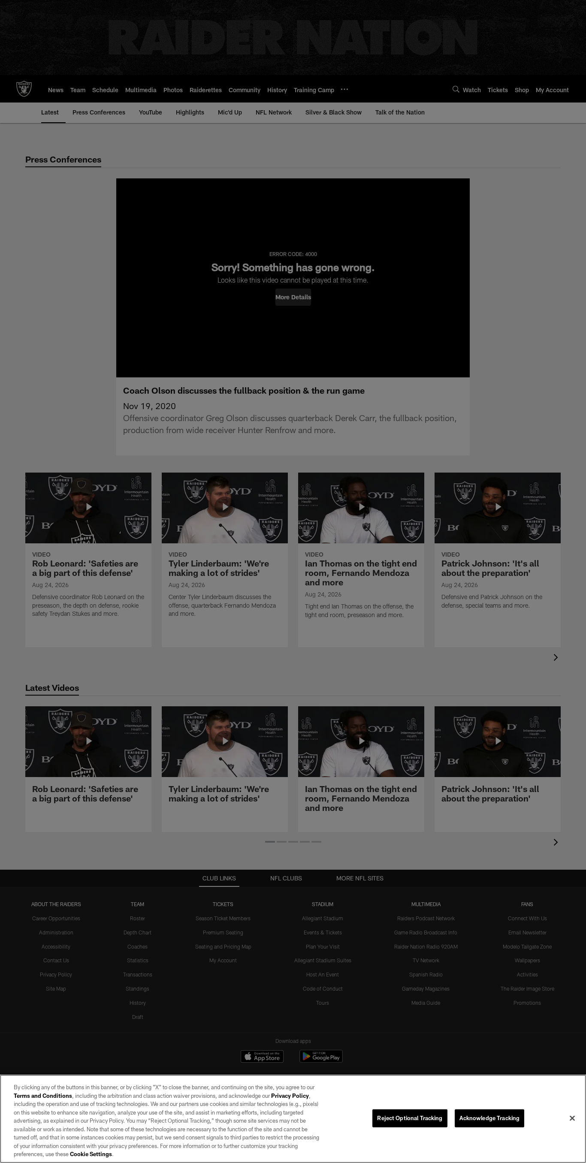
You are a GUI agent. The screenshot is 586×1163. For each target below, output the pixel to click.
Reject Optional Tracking (409, 1118)
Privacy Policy (290, 1095)
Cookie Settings (91, 1154)
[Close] (572, 1118)
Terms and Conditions (43, 1095)
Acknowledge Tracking (489, 1118)
